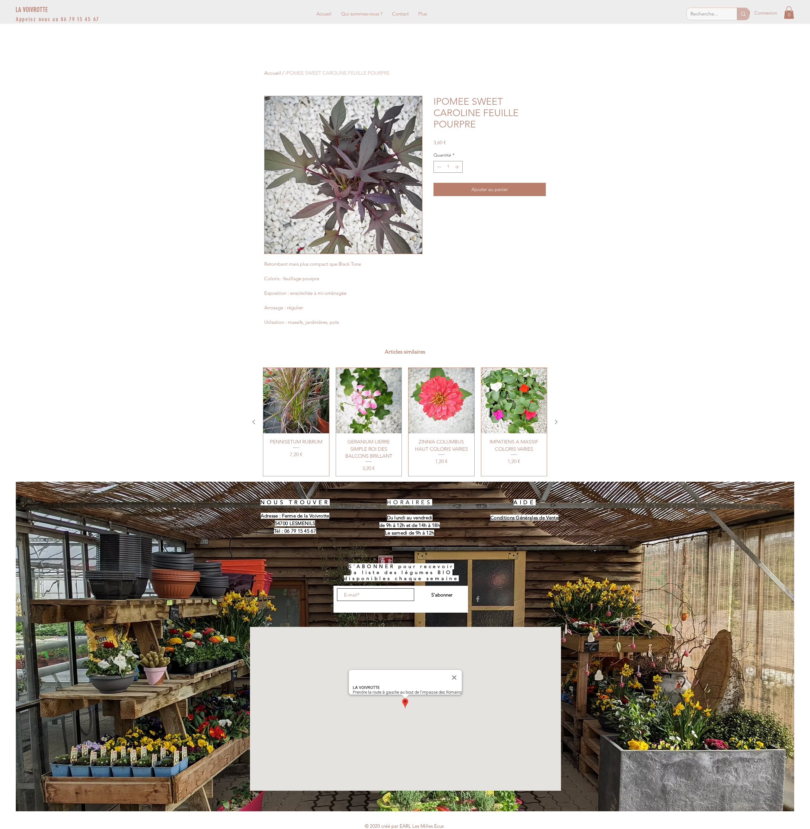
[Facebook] (478, 599)
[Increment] (458, 166)
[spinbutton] (448, 166)
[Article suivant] (556, 422)
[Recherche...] (743, 14)
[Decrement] (438, 166)
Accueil (272, 73)
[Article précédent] (254, 422)
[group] (405, 422)
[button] (789, 12)
